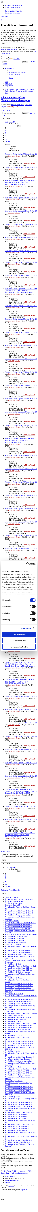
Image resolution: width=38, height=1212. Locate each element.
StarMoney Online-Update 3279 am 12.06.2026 (21, 469)
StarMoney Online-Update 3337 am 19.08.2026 (21, 167)
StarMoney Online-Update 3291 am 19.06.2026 (21, 425)
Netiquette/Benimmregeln (9, 49)
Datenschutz (5, 1173)
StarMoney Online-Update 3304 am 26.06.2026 (21, 399)
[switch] (33, 606)
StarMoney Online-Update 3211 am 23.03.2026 (21, 806)
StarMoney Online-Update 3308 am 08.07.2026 (21, 345)
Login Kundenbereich (12, 7)
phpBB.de (24, 1190)
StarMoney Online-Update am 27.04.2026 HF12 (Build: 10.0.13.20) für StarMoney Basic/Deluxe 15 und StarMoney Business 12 (20, 664)
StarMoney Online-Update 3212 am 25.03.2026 (21, 776)
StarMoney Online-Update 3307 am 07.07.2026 (21, 359)
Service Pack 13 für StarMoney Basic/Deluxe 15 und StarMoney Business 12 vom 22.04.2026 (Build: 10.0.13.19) (20, 681)
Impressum (22, 1171)
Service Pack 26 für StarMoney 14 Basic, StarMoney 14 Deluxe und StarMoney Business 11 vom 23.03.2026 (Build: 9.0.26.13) (21, 791)
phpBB (11, 1186)
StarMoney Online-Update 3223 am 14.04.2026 (21, 709)
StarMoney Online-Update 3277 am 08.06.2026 (21, 495)
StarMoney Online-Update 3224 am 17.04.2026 (21, 696)
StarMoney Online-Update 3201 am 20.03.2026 (21, 819)
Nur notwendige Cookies (19, 647)
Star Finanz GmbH (17, 105)
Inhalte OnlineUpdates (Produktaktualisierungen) (15, 99)
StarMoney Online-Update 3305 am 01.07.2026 (21, 385)
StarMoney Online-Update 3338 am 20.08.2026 (21, 154)
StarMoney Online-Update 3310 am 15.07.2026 (21, 319)
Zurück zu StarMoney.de (13, 5)
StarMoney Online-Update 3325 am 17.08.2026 (21, 198)
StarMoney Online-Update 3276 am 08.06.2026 (21, 509)
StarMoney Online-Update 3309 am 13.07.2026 (21, 332)
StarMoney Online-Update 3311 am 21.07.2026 (21, 306)
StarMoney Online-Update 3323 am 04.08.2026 (21, 224)
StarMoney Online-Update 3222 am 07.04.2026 (21, 723)
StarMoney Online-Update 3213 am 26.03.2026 (21, 763)
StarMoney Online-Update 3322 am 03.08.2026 (21, 237)
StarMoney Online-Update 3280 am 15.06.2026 (21, 455)
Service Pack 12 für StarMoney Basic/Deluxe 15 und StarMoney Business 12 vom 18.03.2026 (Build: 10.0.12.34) (20, 835)
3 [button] (5, 132)
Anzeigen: (6, 854)
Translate (17, 59)
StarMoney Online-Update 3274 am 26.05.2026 (21, 535)
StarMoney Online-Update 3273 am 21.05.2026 (21, 548)
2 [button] (5, 130)
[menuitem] (17, 72)
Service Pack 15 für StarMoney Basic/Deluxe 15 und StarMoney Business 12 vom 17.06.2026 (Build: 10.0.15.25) (20, 440)
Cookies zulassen (19, 634)
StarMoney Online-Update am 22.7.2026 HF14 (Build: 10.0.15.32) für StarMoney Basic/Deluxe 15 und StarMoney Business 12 (21, 290)
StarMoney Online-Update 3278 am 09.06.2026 (21, 482)
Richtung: (19, 856)
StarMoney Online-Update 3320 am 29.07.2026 (21, 262)
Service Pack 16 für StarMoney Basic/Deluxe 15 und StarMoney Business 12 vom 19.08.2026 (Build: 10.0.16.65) (20, 182)
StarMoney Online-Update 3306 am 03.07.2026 (21, 372)
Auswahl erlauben (19, 641)
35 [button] (6, 139)
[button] (10, 122)
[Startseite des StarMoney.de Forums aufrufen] (2, 2)
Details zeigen (26, 628)
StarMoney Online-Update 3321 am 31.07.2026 (21, 251)
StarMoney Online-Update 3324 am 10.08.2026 (21, 211)
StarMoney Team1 (13, 107)
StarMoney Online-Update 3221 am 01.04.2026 (21, 736)
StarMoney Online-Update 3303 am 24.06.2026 (21, 412)
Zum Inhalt (4, 16)
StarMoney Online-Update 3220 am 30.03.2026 (21, 749)
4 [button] (5, 134)
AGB (30, 1171)
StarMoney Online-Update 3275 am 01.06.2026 (21, 522)
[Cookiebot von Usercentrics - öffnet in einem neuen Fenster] (27, 563)
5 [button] (5, 135)
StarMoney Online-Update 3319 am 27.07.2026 (21, 275)
